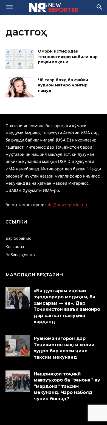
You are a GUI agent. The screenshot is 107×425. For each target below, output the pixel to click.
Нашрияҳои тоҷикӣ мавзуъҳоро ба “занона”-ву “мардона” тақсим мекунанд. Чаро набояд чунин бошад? (67, 386)
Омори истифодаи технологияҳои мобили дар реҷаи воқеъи (68, 56)
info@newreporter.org (67, 204)
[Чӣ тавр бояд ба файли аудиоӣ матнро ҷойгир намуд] (19, 87)
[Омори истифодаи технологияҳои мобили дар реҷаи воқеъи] (19, 59)
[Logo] (53, 7)
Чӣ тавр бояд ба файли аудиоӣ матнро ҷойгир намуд (63, 85)
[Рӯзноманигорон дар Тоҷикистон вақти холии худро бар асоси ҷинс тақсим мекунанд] (17, 345)
